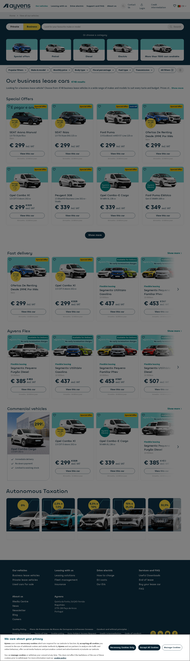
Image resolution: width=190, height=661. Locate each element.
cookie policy (60, 658)
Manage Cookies (172, 647)
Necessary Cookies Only (122, 647)
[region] (95, 647)
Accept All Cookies (149, 647)
